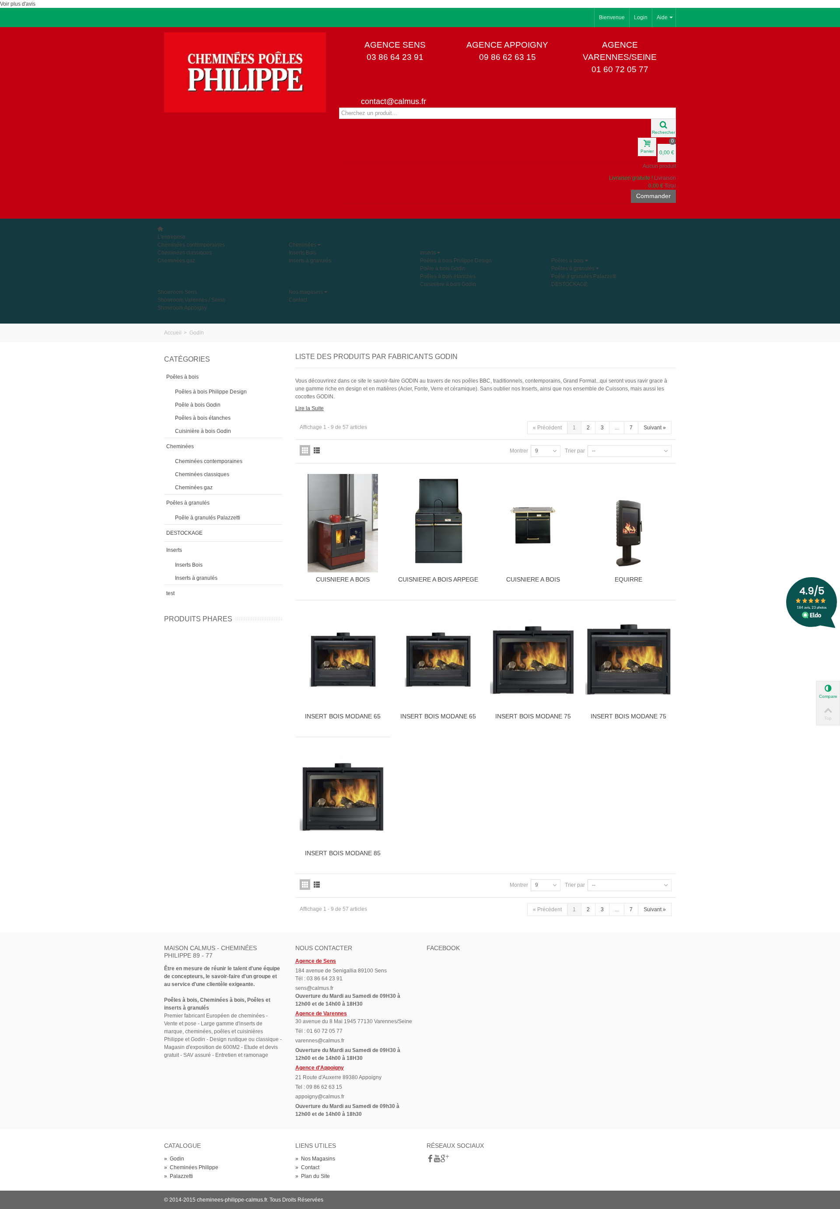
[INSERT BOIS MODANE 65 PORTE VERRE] (438, 660)
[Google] (444, 1159)
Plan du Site (312, 1176)
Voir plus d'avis (17, 4)
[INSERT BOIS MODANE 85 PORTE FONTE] (343, 797)
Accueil (173, 333)
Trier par (575, 451)
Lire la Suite (309, 408)
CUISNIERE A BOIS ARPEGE (438, 579)
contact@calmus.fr (393, 101)
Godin (174, 1159)
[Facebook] (430, 1159)
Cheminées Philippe (191, 1167)
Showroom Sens (177, 292)
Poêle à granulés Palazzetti (583, 276)
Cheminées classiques (185, 253)
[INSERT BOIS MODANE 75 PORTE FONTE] (533, 660)
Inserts (428, 253)
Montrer (519, 451)
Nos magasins (306, 292)
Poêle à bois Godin (443, 268)
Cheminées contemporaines (191, 245)
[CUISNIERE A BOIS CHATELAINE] (533, 523)
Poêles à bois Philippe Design (456, 261)
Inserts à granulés (310, 261)
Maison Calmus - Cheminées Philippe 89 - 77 (210, 951)
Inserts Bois (302, 253)
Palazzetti (178, 1176)
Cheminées (302, 245)
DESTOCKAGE (569, 284)
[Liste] (317, 450)
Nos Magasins (315, 1159)
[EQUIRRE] (628, 523)
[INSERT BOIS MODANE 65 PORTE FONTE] (343, 660)
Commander (653, 195)
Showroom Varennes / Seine (191, 300)
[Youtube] (437, 1159)
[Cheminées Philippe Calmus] (245, 72)
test (170, 593)
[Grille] (305, 450)
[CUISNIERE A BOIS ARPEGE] (438, 523)
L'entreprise (172, 237)
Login (641, 17)
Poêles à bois (567, 261)
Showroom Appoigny (182, 308)
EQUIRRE (628, 579)
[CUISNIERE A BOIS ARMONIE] (343, 523)
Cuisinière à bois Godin (448, 284)
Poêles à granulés (573, 268)
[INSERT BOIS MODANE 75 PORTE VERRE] (628, 660)
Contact (298, 300)
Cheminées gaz (176, 261)
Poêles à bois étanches (448, 276)
